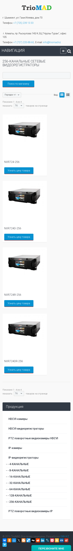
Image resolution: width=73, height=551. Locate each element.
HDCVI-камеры (18, 419)
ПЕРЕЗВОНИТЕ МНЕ (51, 548)
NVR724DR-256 (13, 361)
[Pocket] (52, 540)
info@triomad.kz (52, 42)
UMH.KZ (64, 536)
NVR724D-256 (12, 228)
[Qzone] (57, 540)
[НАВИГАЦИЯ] (63, 51)
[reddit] (38, 540)
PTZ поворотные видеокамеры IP (30, 511)
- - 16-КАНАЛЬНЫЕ (18, 476)
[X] (19, 540)
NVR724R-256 (12, 294)
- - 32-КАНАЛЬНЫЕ (18, 483)
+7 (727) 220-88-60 (23, 42)
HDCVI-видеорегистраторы (26, 428)
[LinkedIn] (43, 540)
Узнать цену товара (19, 170)
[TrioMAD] (37, 7)
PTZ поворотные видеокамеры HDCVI (33, 438)
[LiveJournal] (47, 540)
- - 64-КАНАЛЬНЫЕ (18, 489)
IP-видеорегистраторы (23, 457)
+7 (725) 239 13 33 (23, 23)
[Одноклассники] (9, 540)
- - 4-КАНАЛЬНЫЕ (17, 464)
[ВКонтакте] (5, 540)
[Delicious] (28, 540)
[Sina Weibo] (66, 540)
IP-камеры (15, 448)
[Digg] (33, 540)
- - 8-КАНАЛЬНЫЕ (17, 470)
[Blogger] (24, 540)
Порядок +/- (10, 94)
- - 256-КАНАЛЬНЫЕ (19, 501)
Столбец (62, 94)
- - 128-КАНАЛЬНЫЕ (19, 495)
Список (67, 94)
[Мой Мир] (14, 540)
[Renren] (62, 540)
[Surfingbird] (5, 545)
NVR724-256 (12, 162)
